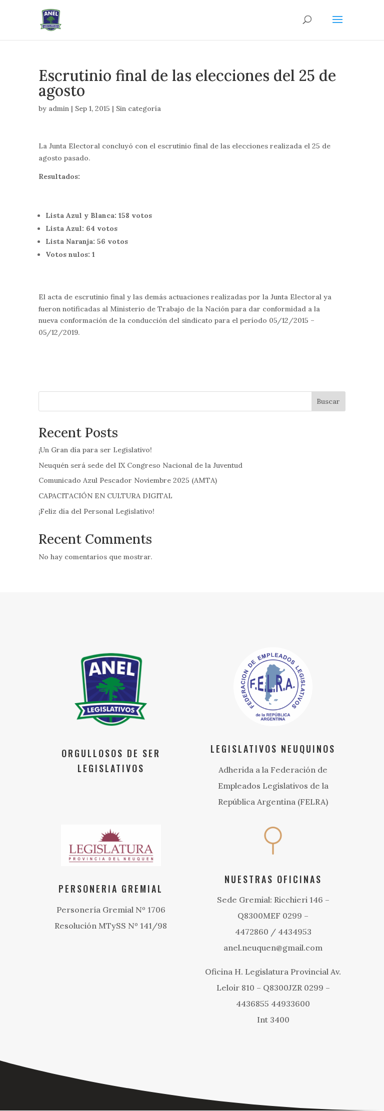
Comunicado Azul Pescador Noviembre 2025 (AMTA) (127, 480)
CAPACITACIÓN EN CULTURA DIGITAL (105, 495)
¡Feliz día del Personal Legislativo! (96, 511)
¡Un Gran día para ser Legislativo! (95, 449)
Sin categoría (138, 108)
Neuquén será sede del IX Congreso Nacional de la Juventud (140, 465)
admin (58, 108)
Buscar (328, 401)
